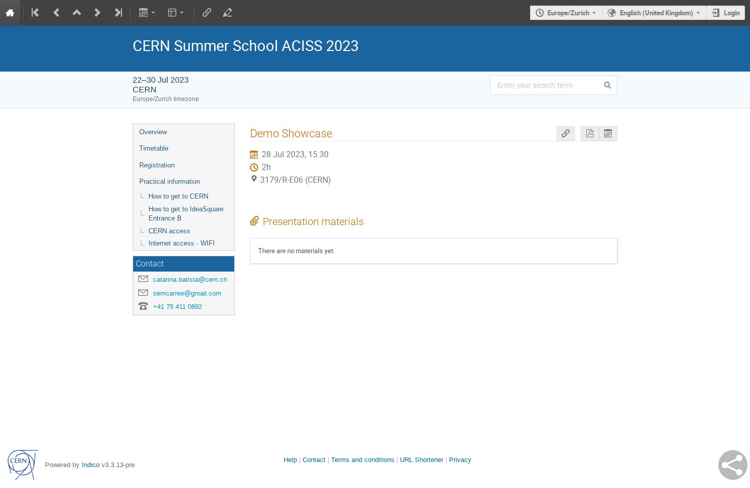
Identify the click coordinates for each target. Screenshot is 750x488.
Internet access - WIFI (181, 243)
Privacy (460, 459)
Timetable (153, 148)
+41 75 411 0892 (177, 306)
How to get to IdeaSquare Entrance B (185, 214)
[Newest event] (117, 13)
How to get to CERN (178, 196)
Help (290, 459)
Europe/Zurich (568, 12)
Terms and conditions (362, 459)
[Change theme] (176, 13)
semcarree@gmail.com (187, 293)
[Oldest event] (36, 13)
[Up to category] (77, 13)
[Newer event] (97, 13)
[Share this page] (732, 465)
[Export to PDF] (590, 133)
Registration (156, 165)
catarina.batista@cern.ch (190, 279)
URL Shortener (421, 459)
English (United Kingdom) (656, 12)
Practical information (169, 181)
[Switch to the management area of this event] (227, 13)
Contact (314, 459)
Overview (153, 132)
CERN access (169, 231)
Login (732, 12)
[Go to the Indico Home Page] (10, 13)
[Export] (147, 13)
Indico (90, 464)
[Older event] (56, 13)
